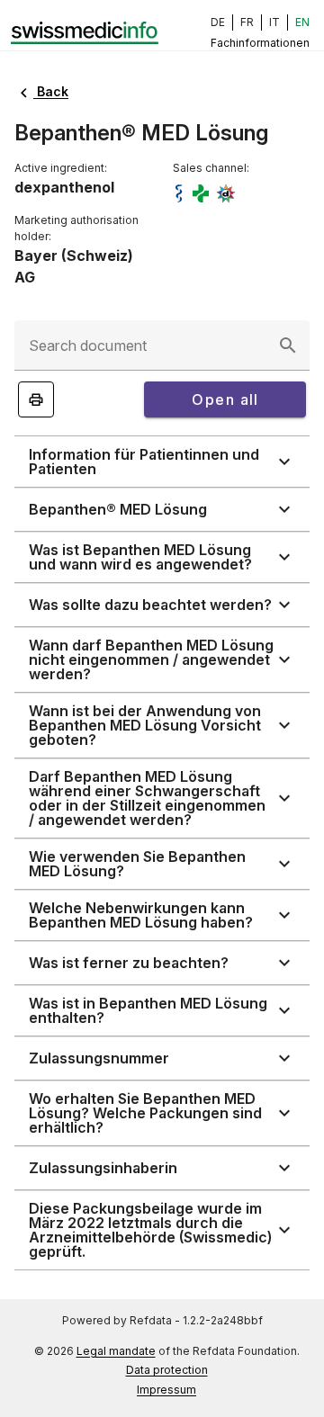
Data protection (167, 1370)
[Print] (36, 399)
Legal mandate (116, 1351)
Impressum (166, 1389)
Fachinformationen (260, 42)
